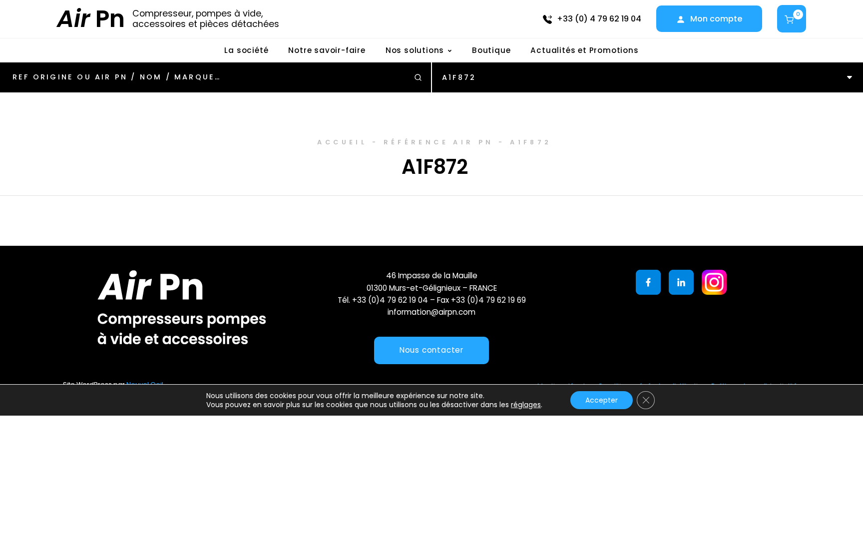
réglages (526, 404)
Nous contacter (431, 350)
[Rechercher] (418, 77)
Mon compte (716, 18)
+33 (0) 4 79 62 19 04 (599, 18)
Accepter (601, 400)
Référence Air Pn (439, 142)
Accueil (342, 142)
